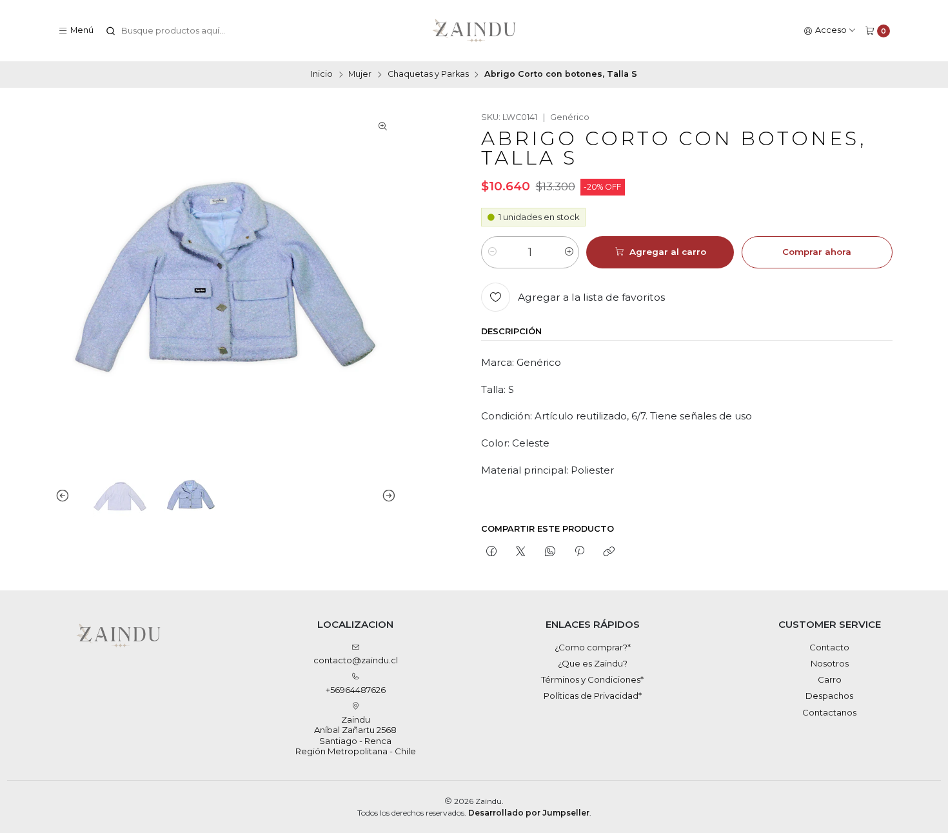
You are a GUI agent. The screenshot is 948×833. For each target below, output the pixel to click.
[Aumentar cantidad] (568, 252)
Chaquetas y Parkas (428, 74)
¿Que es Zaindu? (592, 663)
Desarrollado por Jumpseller (528, 813)
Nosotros (830, 663)
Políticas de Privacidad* (593, 695)
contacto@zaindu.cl (355, 660)
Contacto (829, 647)
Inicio (322, 74)
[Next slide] (386, 496)
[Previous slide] (65, 496)
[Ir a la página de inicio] (474, 31)
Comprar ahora (816, 251)
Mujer (359, 74)
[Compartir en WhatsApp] (550, 552)
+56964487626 (356, 690)
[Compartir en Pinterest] (579, 552)
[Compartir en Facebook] (491, 552)
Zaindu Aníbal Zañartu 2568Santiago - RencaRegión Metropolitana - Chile (355, 735)
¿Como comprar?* (593, 647)
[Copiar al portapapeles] (609, 552)
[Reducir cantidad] (492, 252)
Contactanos (829, 712)
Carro (830, 679)
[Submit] (111, 31)
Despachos (829, 695)
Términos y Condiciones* (592, 679)
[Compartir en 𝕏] (521, 552)
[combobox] (171, 31)
